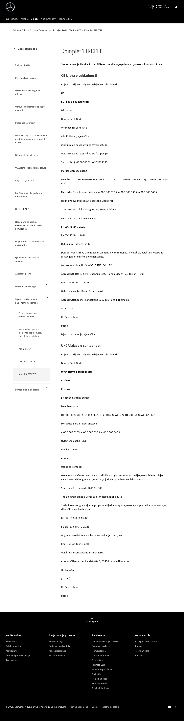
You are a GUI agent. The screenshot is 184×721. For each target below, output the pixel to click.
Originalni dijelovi (100, 688)
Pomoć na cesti (99, 678)
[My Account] (176, 7)
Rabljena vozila (13, 646)
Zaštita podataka (110, 706)
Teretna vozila (142, 650)
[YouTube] (169, 707)
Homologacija (99, 650)
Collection (97, 674)
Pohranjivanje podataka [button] (27, 389)
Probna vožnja (56, 641)
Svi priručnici (20, 30)
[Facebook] (164, 707)
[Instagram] (175, 707)
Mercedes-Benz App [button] (25, 286)
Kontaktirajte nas (57, 650)
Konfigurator (12, 650)
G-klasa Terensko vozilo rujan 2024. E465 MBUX (55, 30)
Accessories (12, 660)
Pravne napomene (79, 706)
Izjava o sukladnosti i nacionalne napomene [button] (26, 301)
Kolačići (95, 706)
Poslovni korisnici (57, 655)
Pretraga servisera (101, 646)
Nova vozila (11, 641)
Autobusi (139, 655)
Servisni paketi (99, 683)
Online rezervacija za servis (105, 641)
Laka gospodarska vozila (147, 641)
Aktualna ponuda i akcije (18, 655)
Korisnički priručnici (102, 669)
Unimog (139, 646)
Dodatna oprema (100, 655)
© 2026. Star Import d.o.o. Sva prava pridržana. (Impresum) (36, 706)
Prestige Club (98, 664)
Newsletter (97, 660)
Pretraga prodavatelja (59, 646)
